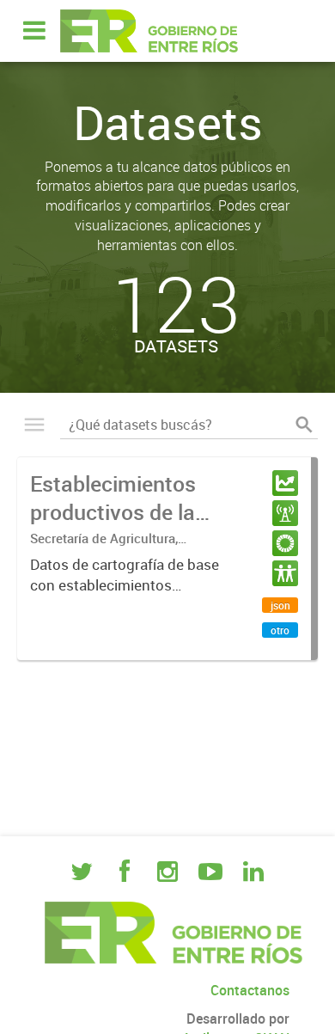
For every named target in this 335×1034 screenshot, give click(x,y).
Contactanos (249, 990)
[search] (304, 424)
